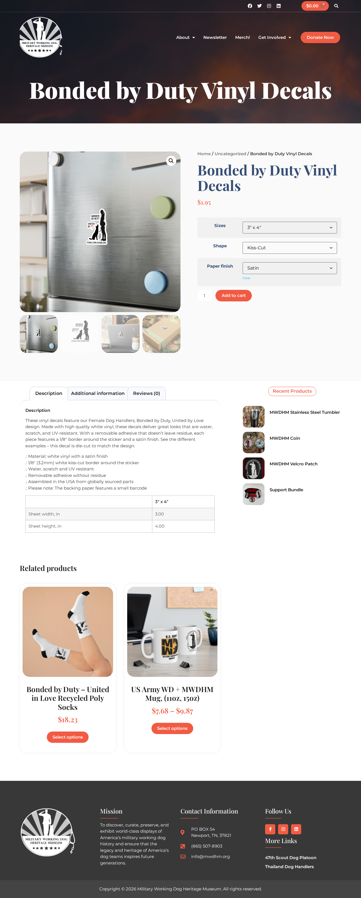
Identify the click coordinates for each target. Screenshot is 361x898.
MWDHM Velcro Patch (294, 463)
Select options (67, 737)
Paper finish (220, 266)
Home (204, 153)
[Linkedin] (278, 6)
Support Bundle (286, 489)
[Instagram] (269, 6)
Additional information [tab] (98, 393)
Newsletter (215, 37)
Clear (246, 278)
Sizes (220, 225)
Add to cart (234, 295)
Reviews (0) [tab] (146, 393)
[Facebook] (250, 6)
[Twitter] (259, 6)
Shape (220, 245)
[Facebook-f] (270, 829)
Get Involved (272, 37)
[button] (336, 5)
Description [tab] (48, 393)
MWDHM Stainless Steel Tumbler (305, 412)
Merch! (242, 37)
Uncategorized (230, 153)
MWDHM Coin (285, 438)
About (183, 37)
